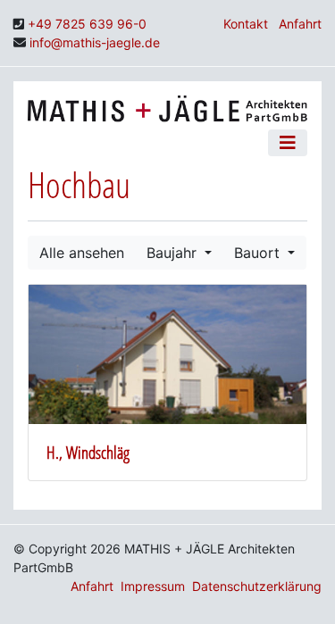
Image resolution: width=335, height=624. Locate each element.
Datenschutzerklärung (257, 586)
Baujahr (174, 253)
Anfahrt (300, 23)
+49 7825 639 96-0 (87, 23)
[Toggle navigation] (287, 142)
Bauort (259, 253)
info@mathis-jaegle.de (94, 42)
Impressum (153, 586)
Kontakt (245, 23)
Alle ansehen (81, 253)
